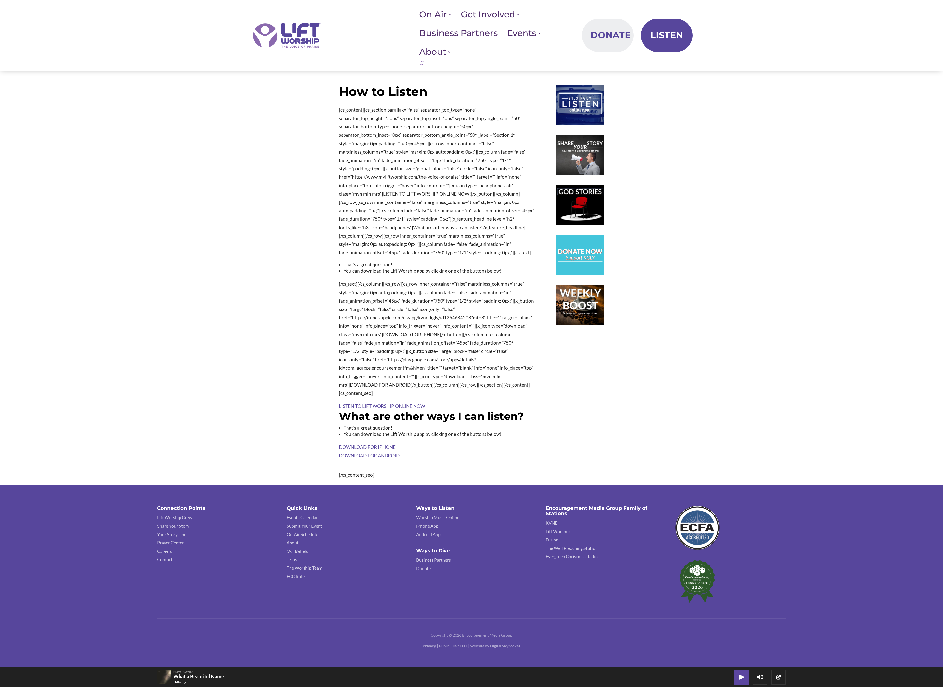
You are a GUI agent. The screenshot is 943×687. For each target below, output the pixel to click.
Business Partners (458, 33)
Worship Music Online (437, 517)
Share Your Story (173, 526)
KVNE (551, 522)
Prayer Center (170, 542)
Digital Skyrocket (505, 645)
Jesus (292, 559)
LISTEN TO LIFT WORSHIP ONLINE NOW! (383, 406)
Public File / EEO (453, 645)
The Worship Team (304, 568)
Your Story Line (171, 534)
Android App (428, 534)
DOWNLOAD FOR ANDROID (369, 455)
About (293, 542)
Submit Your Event (304, 526)
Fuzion (552, 539)
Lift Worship (558, 531)
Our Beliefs (297, 551)
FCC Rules (296, 576)
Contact (165, 559)
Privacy (429, 645)
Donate (611, 35)
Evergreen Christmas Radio (572, 556)
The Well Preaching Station (572, 548)
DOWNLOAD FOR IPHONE (367, 447)
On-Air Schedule (302, 534)
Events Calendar (302, 517)
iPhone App (427, 526)
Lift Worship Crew (174, 517)
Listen (667, 35)
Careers (164, 551)
